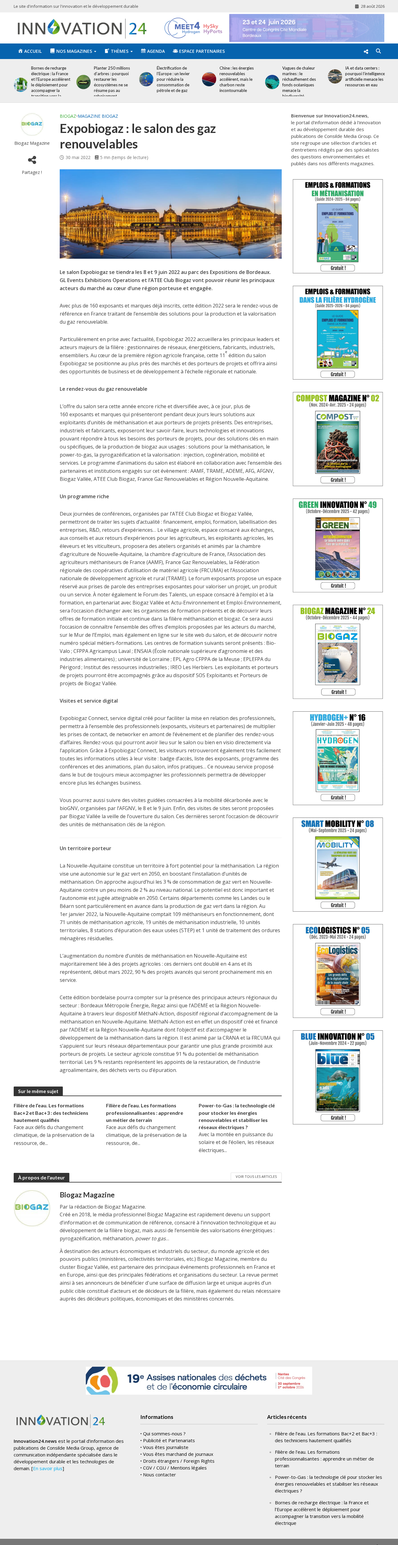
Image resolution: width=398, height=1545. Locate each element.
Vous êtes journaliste (165, 1447)
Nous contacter (159, 1474)
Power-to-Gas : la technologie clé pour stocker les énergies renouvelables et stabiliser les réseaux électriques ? (237, 1116)
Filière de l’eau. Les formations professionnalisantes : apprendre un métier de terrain (144, 1112)
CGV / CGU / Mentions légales (175, 1468)
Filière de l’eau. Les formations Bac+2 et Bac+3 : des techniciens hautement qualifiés (51, 1112)
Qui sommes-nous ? (164, 1433)
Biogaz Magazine (32, 143)
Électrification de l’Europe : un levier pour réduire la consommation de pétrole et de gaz (130, 79)
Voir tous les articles (256, 1176)
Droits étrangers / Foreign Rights (179, 1461)
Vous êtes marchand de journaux (178, 1454)
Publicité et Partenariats (169, 1440)
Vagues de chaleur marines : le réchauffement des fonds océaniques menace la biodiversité (256, 82)
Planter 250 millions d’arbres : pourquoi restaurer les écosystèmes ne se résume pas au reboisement (69, 82)
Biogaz (68, 116)
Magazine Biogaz (98, 116)
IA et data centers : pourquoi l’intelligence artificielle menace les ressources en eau (322, 76)
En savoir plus (47, 1468)
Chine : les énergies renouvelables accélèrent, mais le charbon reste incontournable (194, 79)
